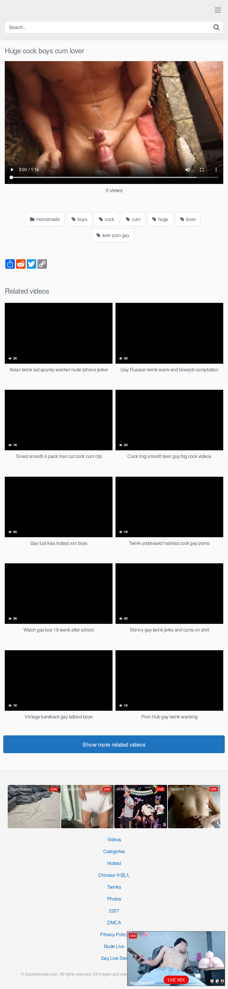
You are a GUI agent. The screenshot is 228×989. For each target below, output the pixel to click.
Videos (114, 839)
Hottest (114, 863)
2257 (114, 910)
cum (135, 219)
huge (162, 219)
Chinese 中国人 (114, 875)
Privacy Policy (114, 934)
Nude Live (114, 946)
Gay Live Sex (114, 958)
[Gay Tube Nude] (40, 10)
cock (109, 219)
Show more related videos (114, 744)
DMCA (114, 922)
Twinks (114, 886)
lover (190, 219)
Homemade (47, 219)
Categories (114, 851)
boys (82, 219)
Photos (114, 898)
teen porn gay (115, 235)
